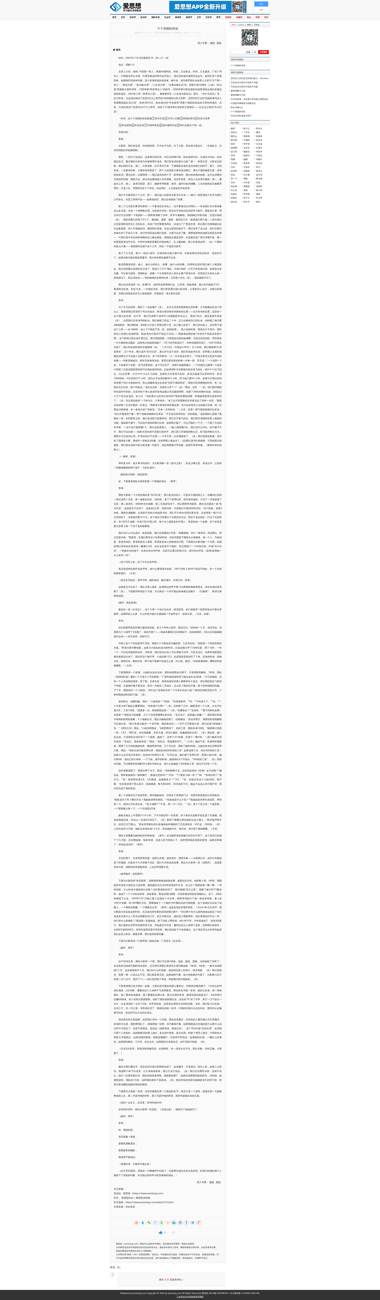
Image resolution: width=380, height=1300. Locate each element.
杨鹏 (245, 159)
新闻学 (178, 17)
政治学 (144, 17)
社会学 (167, 17)
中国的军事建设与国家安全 (243, 103)
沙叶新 (246, 182)
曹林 (258, 132)
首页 (114, 17)
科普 (258, 17)
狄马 (258, 167)
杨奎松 (246, 155)
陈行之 (246, 128)
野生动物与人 (237, 107)
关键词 (239, 17)
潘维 (258, 194)
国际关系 (155, 17)
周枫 (245, 178)
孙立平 (246, 201)
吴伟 (233, 182)
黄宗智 (234, 140)
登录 (166, 1279)
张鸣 (233, 155)
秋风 (233, 174)
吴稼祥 (259, 186)
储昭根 (246, 186)
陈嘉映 (259, 136)
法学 (123, 17)
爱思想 (133, 7)
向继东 (259, 147)
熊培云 (259, 170)
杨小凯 (259, 190)
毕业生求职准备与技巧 (241, 115)
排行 (266, 17)
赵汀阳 (234, 151)
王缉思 (234, 163)
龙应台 (234, 132)
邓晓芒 (259, 159)
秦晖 (233, 128)
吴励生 (234, 194)
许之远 (234, 190)
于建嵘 (246, 140)
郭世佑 (259, 163)
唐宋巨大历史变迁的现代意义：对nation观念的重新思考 (257, 78)
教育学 (189, 17)
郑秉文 (234, 197)
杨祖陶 (234, 147)
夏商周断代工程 (238, 90)
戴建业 (246, 151)
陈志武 (259, 140)
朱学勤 (246, 194)
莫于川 (246, 197)
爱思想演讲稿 (143, 1197)
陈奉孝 (246, 163)
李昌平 (259, 151)
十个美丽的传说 (238, 65)
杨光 (258, 201)
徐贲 (233, 143)
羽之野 (259, 197)
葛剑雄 (234, 186)
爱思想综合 (127, 1197)
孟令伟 (259, 174)
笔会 (249, 17)
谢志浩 (234, 201)
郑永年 (259, 128)
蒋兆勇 (259, 178)
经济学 (133, 17)
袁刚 (245, 190)
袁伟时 (234, 170)
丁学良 (246, 132)
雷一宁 (234, 178)
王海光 (259, 155)
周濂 (233, 159)
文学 (199, 17)
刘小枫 (246, 174)
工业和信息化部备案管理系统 (190, 1296)
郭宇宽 (246, 143)
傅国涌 (246, 136)
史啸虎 (246, 170)
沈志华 (246, 147)
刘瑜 (258, 182)
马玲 (233, 167)
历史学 (209, 17)
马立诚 (259, 143)
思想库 (228, 17)
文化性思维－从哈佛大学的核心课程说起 (249, 99)
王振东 (246, 167)
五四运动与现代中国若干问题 (244, 82)
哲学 (218, 17)
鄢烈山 (234, 136)
